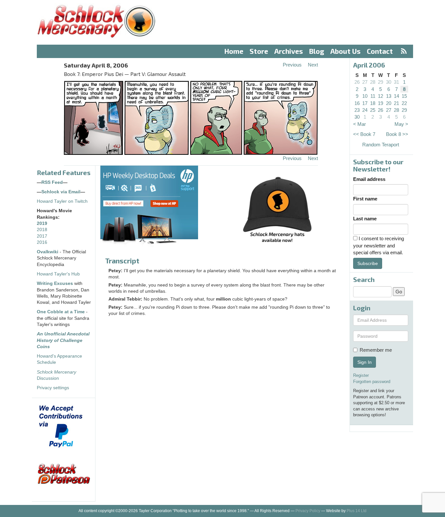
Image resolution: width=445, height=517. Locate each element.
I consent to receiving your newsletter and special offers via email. (378, 245)
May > (401, 124)
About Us (345, 51)
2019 (42, 223)
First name (365, 198)
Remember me (376, 350)
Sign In (364, 362)
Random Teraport (380, 144)
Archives (288, 51)
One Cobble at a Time (61, 311)
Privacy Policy (307, 511)
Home (233, 51)
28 (372, 82)
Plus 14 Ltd (356, 511)
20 (388, 103)
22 (404, 103)
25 (372, 110)
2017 (42, 236)
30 (388, 82)
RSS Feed (52, 182)
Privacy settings (53, 387)
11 (372, 96)
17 (364, 103)
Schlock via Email (60, 191)
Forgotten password (371, 381)
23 (357, 110)
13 (388, 96)
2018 (42, 229)
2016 (42, 242)
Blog (316, 51)
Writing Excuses (55, 283)
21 (396, 103)
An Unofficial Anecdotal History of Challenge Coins (63, 340)
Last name (365, 218)
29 (380, 82)
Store (259, 51)
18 (372, 103)
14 (396, 96)
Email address (369, 179)
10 (364, 96)
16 (357, 103)
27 (364, 82)
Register (361, 375)
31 (396, 82)
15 (404, 96)
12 (380, 96)
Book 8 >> (397, 134)
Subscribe (367, 263)
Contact (380, 51)
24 (364, 110)
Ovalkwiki (48, 251)
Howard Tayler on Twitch (62, 201)
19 (380, 103)
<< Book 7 (364, 134)
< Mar (359, 124)
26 (357, 82)
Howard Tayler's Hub (58, 274)
